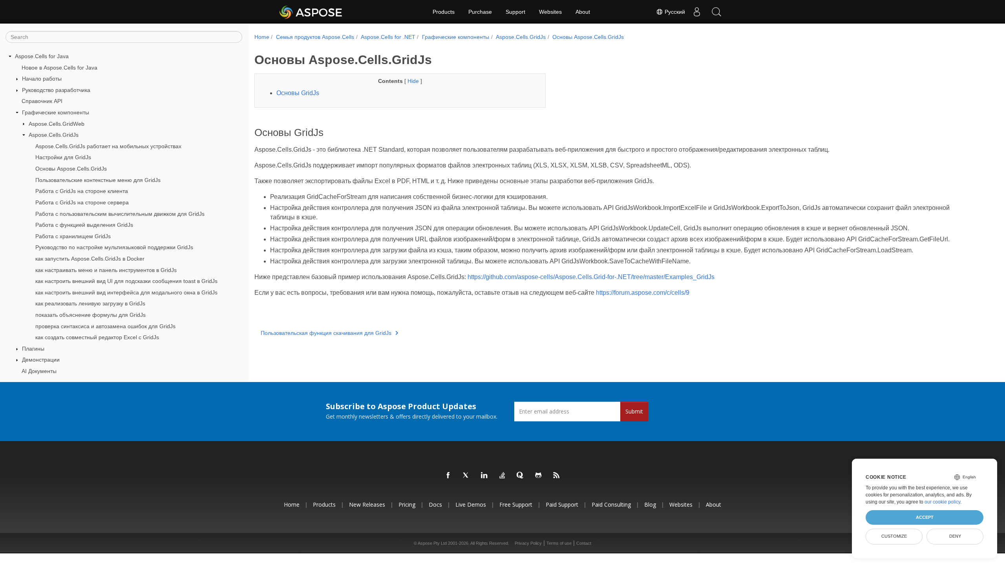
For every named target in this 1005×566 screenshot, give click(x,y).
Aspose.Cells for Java (42, 56)
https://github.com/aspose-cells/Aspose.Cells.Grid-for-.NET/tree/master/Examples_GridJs (591, 277)
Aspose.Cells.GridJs (54, 135)
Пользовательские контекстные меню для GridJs (98, 180)
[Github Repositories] (539, 475)
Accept (925, 517)
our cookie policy (942, 502)
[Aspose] (311, 12)
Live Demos (470, 504)
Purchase (480, 12)
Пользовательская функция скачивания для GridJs (326, 333)
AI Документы (39, 371)
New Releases (367, 504)
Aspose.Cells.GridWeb (56, 124)
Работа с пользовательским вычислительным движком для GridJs (120, 214)
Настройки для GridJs (63, 157)
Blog (650, 504)
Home (261, 37)
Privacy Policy (528, 543)
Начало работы (42, 78)
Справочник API (42, 101)
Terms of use (559, 543)
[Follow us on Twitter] (466, 475)
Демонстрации (41, 360)
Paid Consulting (611, 504)
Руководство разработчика (56, 90)
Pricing (406, 504)
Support (515, 12)
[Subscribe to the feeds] (557, 475)
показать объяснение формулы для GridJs (90, 315)
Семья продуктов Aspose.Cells (315, 37)
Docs (435, 504)
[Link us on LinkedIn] (484, 475)
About (583, 12)
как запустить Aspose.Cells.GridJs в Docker (89, 258)
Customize (894, 536)
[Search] (716, 12)
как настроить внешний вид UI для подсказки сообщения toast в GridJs (126, 281)
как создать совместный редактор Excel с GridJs (97, 337)
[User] (697, 12)
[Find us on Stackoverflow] (502, 475)
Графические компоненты (55, 112)
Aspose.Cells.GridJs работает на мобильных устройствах (108, 146)
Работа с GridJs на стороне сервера (82, 202)
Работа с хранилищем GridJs (73, 236)
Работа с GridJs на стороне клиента (81, 191)
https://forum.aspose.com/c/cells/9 (642, 292)
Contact (583, 543)
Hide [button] (413, 81)
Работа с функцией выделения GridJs (84, 225)
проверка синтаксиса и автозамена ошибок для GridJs (105, 326)
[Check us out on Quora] (520, 475)
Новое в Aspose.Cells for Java (59, 67)
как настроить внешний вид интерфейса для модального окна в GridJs (126, 292)
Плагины (33, 348)
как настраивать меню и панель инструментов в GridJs (106, 270)
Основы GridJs (297, 93)
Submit (634, 411)
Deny (955, 536)
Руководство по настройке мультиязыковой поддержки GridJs (114, 247)
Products (444, 12)
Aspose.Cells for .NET (388, 37)
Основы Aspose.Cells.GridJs (71, 168)
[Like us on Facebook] (448, 475)
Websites (550, 12)
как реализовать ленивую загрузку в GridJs (90, 303)
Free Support (515, 504)
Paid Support (562, 504)
